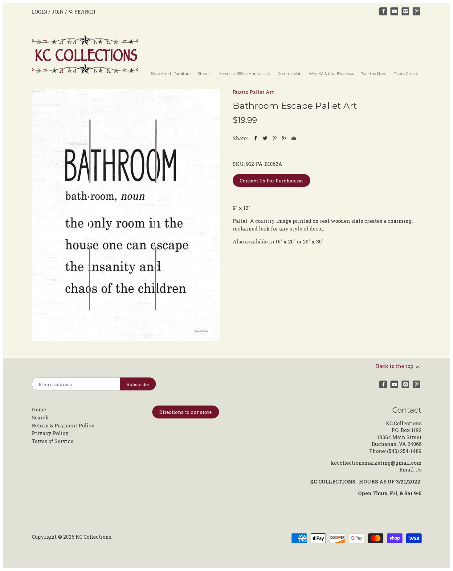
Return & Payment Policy (63, 425)
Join (57, 11)
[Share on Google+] (284, 138)
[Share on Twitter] (265, 138)
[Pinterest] (417, 11)
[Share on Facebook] (255, 138)
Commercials (289, 73)
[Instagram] (406, 11)
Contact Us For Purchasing (271, 180)
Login (39, 11)
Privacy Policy (50, 433)
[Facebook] (383, 11)
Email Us (410, 469)
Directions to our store (185, 412)
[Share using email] (294, 138)
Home (39, 409)
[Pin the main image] (274, 138)
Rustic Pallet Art (253, 92)
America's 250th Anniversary (244, 73)
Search (40, 417)
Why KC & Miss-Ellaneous (331, 73)
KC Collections (93, 536)
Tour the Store (373, 73)
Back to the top (395, 366)
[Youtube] (394, 11)
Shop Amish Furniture (170, 73)
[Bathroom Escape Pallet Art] (126, 215)
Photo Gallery (406, 73)
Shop (203, 73)
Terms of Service (52, 441)
